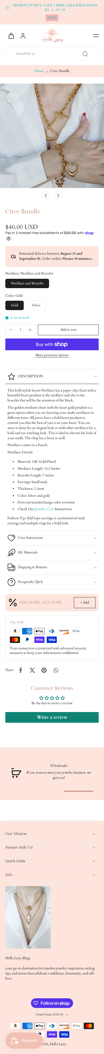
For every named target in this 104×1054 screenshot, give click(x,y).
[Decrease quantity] (11, 330)
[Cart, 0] (11, 36)
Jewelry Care (44, 509)
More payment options (52, 355)
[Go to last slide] (46, 195)
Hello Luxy (58, 1044)
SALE (52, 18)
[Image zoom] (52, 136)
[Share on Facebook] (20, 670)
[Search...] (85, 54)
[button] (96, 35)
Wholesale (58, 765)
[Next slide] (58, 195)
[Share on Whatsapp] (56, 670)
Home (39, 71)
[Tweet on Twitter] (32, 670)
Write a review (52, 717)
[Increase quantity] (30, 330)
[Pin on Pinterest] (44, 670)
